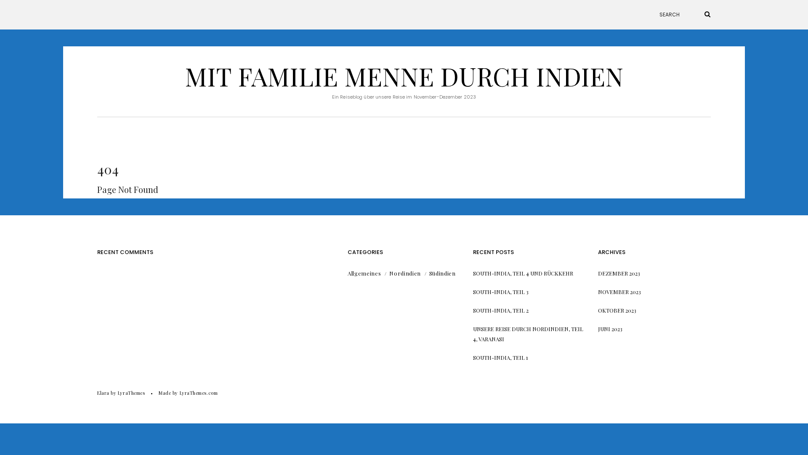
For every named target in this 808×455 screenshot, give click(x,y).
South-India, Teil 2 (501, 310)
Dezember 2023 (619, 273)
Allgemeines (364, 273)
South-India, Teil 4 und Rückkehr (523, 273)
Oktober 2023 (617, 310)
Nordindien (405, 273)
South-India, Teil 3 (501, 291)
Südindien (442, 273)
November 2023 (619, 291)
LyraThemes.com (199, 393)
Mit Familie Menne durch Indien (404, 76)
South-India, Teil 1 (500, 357)
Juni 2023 (610, 328)
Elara (103, 393)
